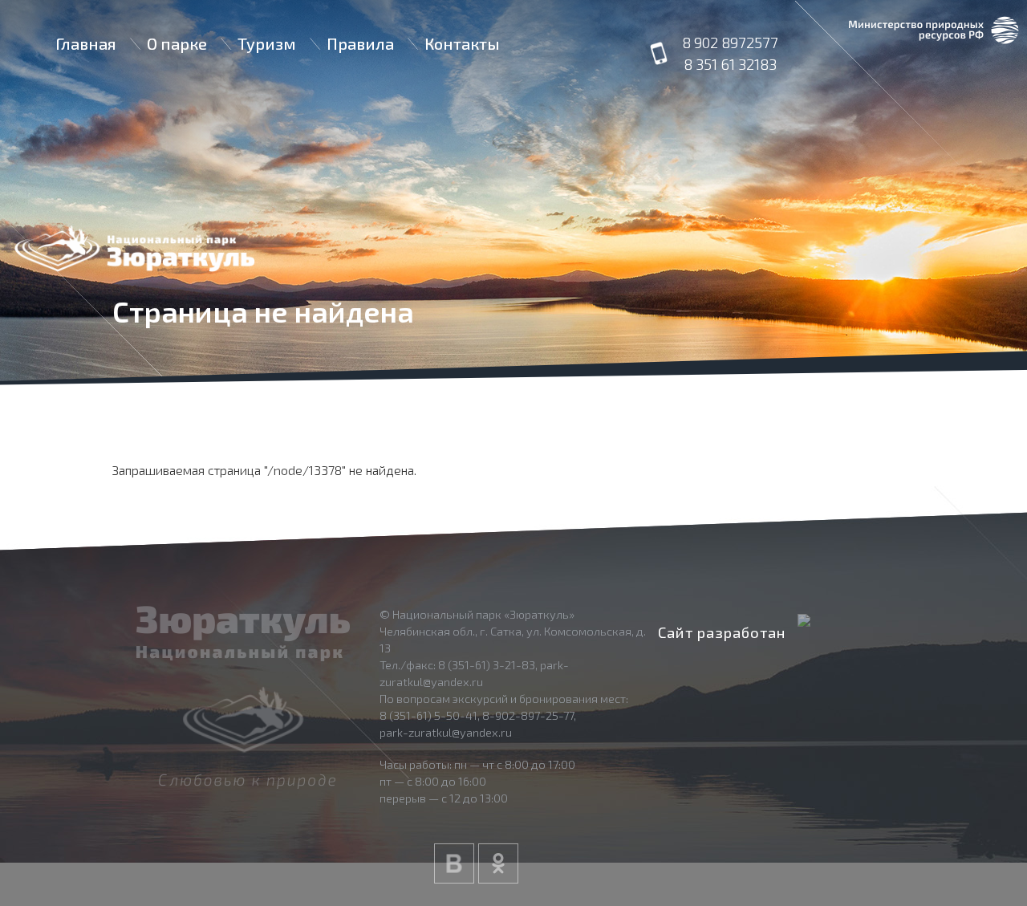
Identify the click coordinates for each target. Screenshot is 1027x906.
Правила (360, 43)
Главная (85, 43)
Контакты (462, 43)
